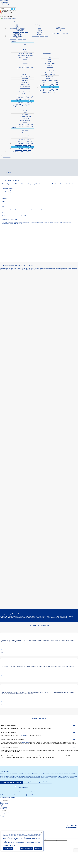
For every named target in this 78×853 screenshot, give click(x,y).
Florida (39, 28)
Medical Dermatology (17, 40)
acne (64, 268)
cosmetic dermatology (24, 269)
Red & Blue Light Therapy (25, 86)
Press (17, 25)
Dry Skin (25, 49)
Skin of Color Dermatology (5, 818)
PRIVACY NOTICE (12, 845)
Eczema (25, 51)
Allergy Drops (25, 130)
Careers (17, 27)
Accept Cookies (38, 848)
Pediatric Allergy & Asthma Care (25, 139)
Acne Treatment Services (4, 812)
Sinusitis (25, 122)
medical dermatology (41, 268)
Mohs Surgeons (61, 29)
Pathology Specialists (61, 31)
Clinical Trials (17, 33)
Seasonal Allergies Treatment (25, 116)
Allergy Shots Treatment (25, 132)
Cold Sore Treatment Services (25, 47)
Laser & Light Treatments (50, 68)
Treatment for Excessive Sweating (25, 53)
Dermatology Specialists (60, 28)
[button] (39, 273)
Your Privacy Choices (40, 839)
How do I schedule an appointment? (9, 732)
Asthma (25, 112)
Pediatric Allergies (25, 118)
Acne (25, 44)
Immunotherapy (25, 137)
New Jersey (39, 32)
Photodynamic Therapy (25, 84)
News (17, 24)
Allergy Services (17, 106)
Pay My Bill (4, 3)
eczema (69, 268)
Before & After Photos (17, 36)
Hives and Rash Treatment (25, 120)
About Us (17, 22)
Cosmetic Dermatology (46, 53)
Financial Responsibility (17, 35)
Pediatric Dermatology (25, 82)
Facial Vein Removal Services (25, 72)
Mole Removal (25, 80)
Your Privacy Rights (8, 848)
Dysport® (50, 59)
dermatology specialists (25, 742)
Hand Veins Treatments (25, 74)
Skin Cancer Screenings (25, 88)
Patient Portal (5, 2)
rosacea (66, 268)
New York (40, 33)
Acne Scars (25, 46)
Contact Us (4, 5)
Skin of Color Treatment (25, 89)
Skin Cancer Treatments (4, 817)
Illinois (39, 29)
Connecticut (39, 26)
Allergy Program (20, 30)
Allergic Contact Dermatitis (25, 110)
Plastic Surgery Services (49, 72)
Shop (33, 794)
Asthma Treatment (25, 135)
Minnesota (40, 30)
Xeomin (49, 61)
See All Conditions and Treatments (22, 100)
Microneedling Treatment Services (49, 70)
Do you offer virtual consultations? (8, 725)
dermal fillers (39, 269)
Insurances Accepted (17, 34)
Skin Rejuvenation (49, 76)
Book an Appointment (4, 0)
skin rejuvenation (56, 269)
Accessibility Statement (4, 803)
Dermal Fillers (49, 65)
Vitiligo (25, 64)
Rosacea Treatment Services (25, 61)
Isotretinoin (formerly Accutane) (25, 76)
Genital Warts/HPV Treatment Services (25, 55)
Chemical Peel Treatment (50, 63)
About (15, 21)
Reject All (26, 848)
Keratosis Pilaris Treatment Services (25, 57)
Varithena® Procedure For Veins (25, 91)
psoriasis (75, 268)
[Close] (1, 155)
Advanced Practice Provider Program (17, 28)
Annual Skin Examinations (4, 814)
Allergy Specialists (60, 30)
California (39, 25)
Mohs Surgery (25, 78)
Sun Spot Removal (49, 78)
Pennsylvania (39, 34)
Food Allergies (25, 114)
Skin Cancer (25, 63)
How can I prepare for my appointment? (10, 747)
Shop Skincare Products (7, 4)
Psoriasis (25, 59)
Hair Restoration (50, 67)
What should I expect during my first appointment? (12, 739)
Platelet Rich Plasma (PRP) (49, 74)
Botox (50, 57)
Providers (58, 27)
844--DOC (6, 157)
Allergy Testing (25, 133)
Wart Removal (25, 93)
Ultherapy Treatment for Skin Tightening (50, 80)
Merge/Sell (17, 26)
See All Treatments (47, 87)
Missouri (39, 31)
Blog (17, 37)
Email (76, 828)
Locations (37, 24)
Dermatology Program (19, 29)
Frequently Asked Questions (39, 718)
